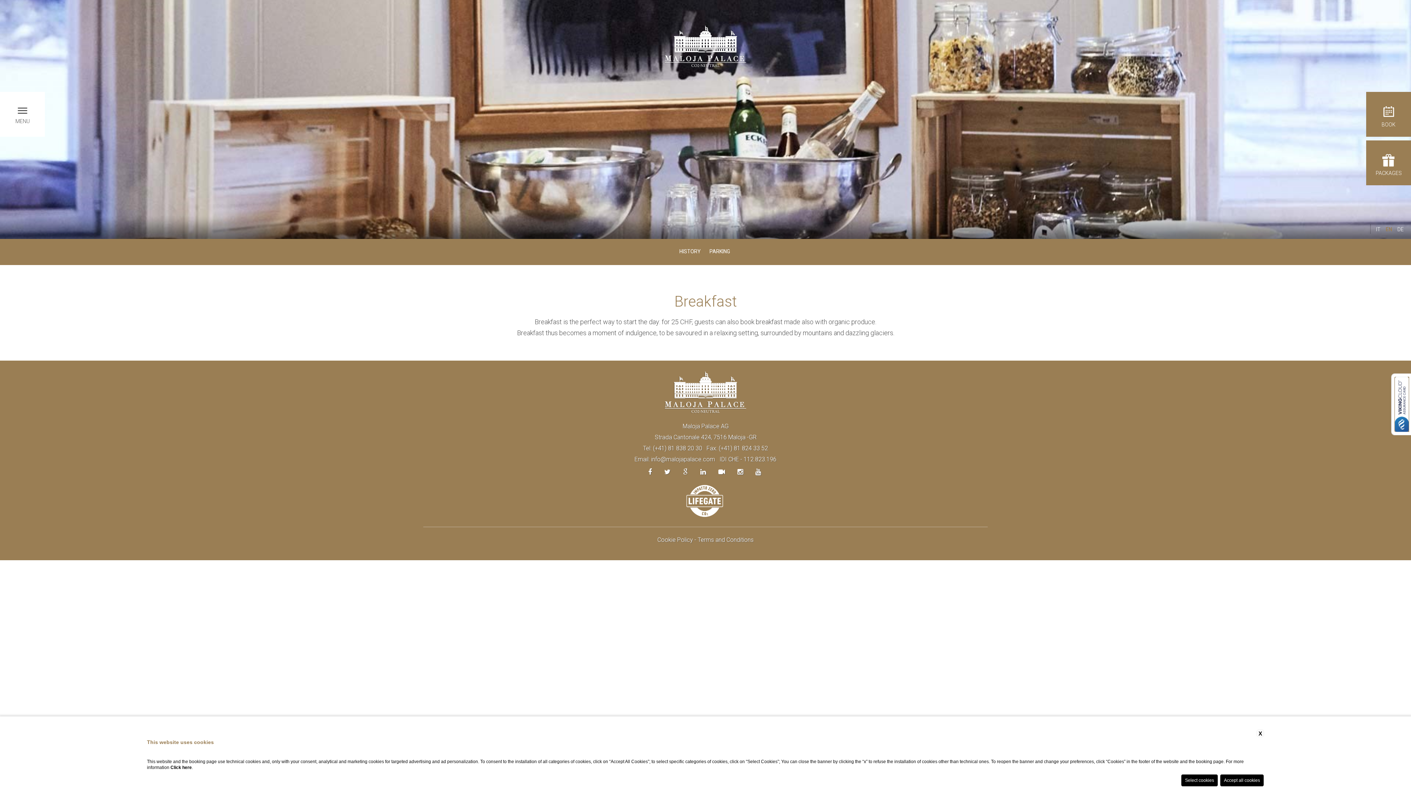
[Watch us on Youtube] (758, 472)
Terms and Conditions (726, 539)
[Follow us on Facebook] (650, 472)
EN (1389, 229)
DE (1400, 229)
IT (1378, 229)
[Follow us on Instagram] (740, 472)
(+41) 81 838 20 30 (677, 448)
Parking (720, 251)
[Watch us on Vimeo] (722, 472)
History (690, 251)
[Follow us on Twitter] (667, 472)
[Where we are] (685, 472)
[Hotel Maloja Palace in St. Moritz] (705, 46)
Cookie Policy (675, 539)
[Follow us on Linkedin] (703, 472)
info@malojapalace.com (683, 459)
